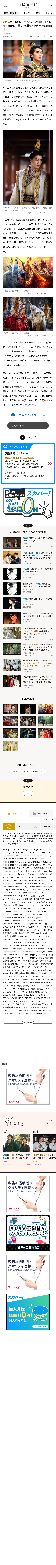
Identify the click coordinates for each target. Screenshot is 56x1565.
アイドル (27, 13)
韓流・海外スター (11, 13)
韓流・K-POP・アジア (35, 771)
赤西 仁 (47, 96)
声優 (38, 13)
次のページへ (18, 425)
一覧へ (47, 1123)
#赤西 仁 (28, 793)
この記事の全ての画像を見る (30, 414)
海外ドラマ (16, 771)
